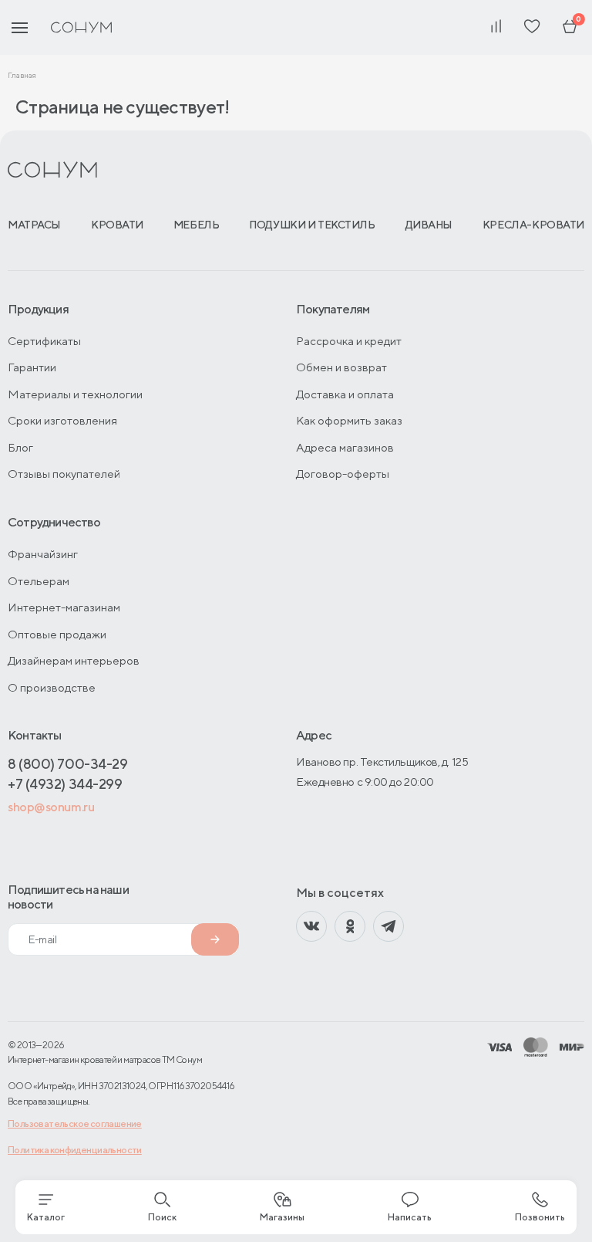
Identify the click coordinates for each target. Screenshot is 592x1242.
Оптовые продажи (57, 634)
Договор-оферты (342, 473)
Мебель (196, 224)
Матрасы (34, 224)
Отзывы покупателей (64, 473)
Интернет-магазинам (64, 607)
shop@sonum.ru (51, 807)
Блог (20, 447)
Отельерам (38, 580)
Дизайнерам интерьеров (74, 660)
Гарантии (32, 367)
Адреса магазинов (345, 447)
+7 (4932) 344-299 (65, 784)
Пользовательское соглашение (75, 1123)
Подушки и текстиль (312, 224)
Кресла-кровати (533, 224)
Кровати (117, 224)
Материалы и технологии (75, 394)
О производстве (52, 687)
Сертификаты (44, 340)
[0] (570, 27)
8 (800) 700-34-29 (67, 764)
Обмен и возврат (341, 367)
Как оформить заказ (349, 420)
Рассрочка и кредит (349, 340)
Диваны (428, 224)
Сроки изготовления (62, 420)
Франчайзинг (43, 553)
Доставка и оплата (345, 394)
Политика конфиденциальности (75, 1150)
